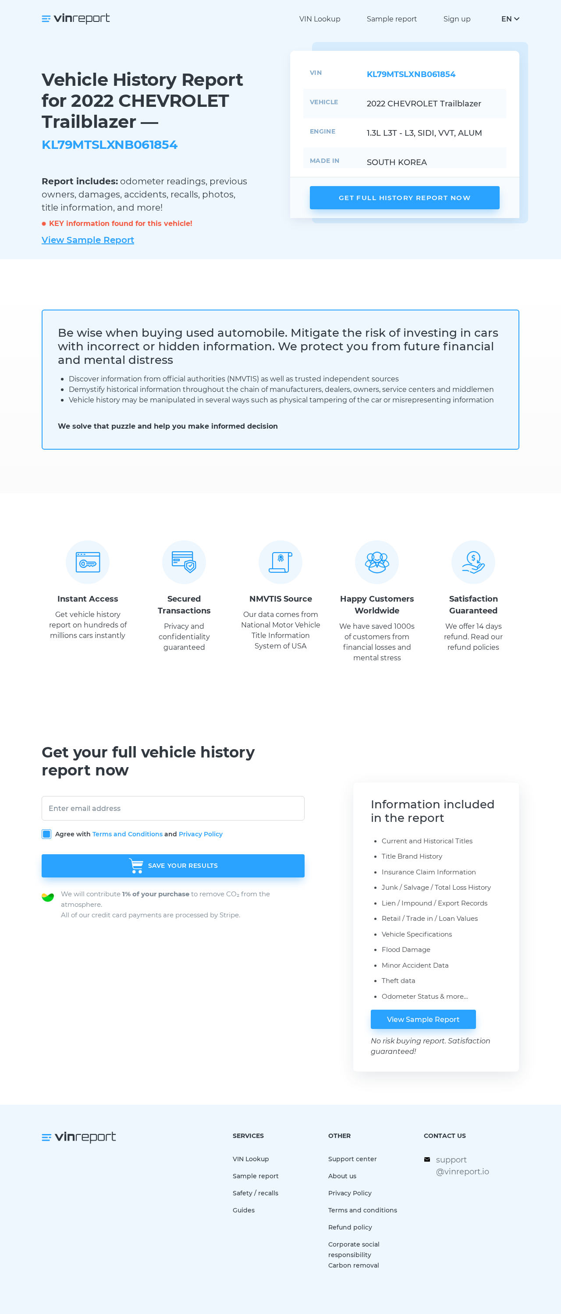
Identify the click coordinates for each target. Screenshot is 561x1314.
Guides (244, 1210)
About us (342, 1176)
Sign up (457, 18)
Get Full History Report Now (405, 197)
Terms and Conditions (127, 834)
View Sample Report (88, 239)
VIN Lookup (320, 18)
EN (506, 18)
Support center (352, 1159)
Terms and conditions (362, 1210)
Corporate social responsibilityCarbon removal (354, 1254)
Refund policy (350, 1227)
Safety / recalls (255, 1193)
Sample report (392, 18)
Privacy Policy (201, 834)
